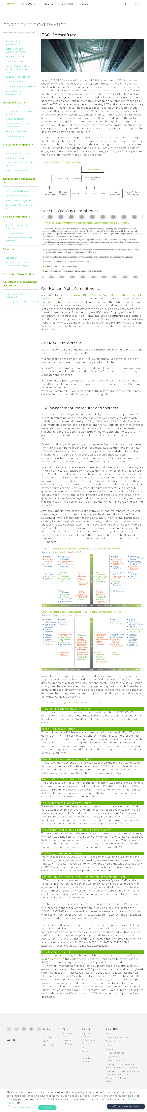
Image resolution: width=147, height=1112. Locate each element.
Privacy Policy (113, 1056)
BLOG (85, 4)
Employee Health (14, 119)
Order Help (87, 1044)
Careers (110, 1049)
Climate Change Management (21, 86)
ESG (108, 1033)
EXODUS (47, 1037)
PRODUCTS (28, 4)
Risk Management (15, 81)
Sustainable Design (15, 158)
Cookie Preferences (116, 1060)
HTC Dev (67, 1033)
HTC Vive (68, 1044)
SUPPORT (67, 4)
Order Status (88, 1040)
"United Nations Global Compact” (83, 295)
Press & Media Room (117, 1037)
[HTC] (10, 4)
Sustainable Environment (18, 153)
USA (13, 1040)
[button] (126, 1106)
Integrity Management (17, 77)
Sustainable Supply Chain (18, 200)
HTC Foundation (14, 233)
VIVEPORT (48, 1045)
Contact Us (11, 258)
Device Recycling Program (87, 1058)
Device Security (114, 1041)
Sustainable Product (16, 170)
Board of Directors (15, 56)
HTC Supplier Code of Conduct (21, 301)
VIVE (45, 1041)
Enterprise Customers (17, 191)
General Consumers (15, 195)
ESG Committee (14, 61)
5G (44, 1033)
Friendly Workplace (15, 136)
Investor (110, 1045)
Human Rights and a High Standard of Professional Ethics (19, 69)
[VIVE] (136, 3)
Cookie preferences (22, 1107)
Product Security (115, 1053)
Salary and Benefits (15, 131)
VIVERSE (48, 4)
